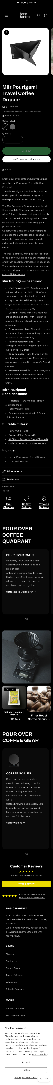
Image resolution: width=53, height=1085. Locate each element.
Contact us (11, 961)
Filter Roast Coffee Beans (37, 717)
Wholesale (11, 982)
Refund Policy (13, 968)
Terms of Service (14, 975)
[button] (6, 15)
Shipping (19, 111)
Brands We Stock (15, 1009)
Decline (26, 1070)
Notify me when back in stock (26, 159)
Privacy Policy (40, 1054)
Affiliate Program (15, 989)
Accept (26, 1062)
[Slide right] (33, 80)
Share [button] (8, 170)
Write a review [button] (26, 884)
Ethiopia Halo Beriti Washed (14, 713)
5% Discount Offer (15, 1016)
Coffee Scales (14, 823)
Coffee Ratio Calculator (19, 592)
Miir (12, 487)
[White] (12, 126)
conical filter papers (13, 274)
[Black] (5, 126)
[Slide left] (20, 80)
